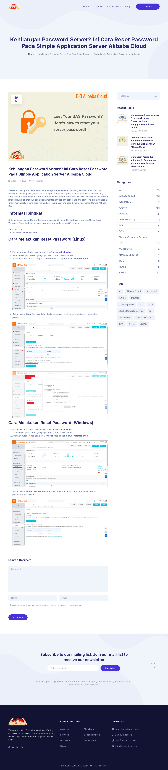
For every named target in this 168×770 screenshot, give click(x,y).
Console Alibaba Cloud (61, 252)
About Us (64, 729)
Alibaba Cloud (127, 196)
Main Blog (89, 729)
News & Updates (128, 255)
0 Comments (37, 181)
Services (64, 734)
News (63, 746)
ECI (121, 225)
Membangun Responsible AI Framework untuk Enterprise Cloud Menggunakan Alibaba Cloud (145, 121)
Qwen (122, 266)
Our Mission (90, 740)
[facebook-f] (9, 747)
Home (31, 54)
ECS (121, 231)
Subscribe (110, 668)
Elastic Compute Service (133, 237)
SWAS (122, 272)
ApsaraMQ (125, 201)
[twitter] (13, 747)
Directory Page (127, 219)
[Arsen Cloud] (13, 6)
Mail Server (125, 249)
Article (123, 207)
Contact (148, 6)
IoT (121, 243)
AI (120, 190)
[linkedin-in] (17, 747)
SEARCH (156, 95)
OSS (121, 260)
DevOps (123, 213)
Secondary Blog (92, 734)
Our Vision (65, 740)
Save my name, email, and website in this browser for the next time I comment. (47, 605)
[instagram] (22, 747)
